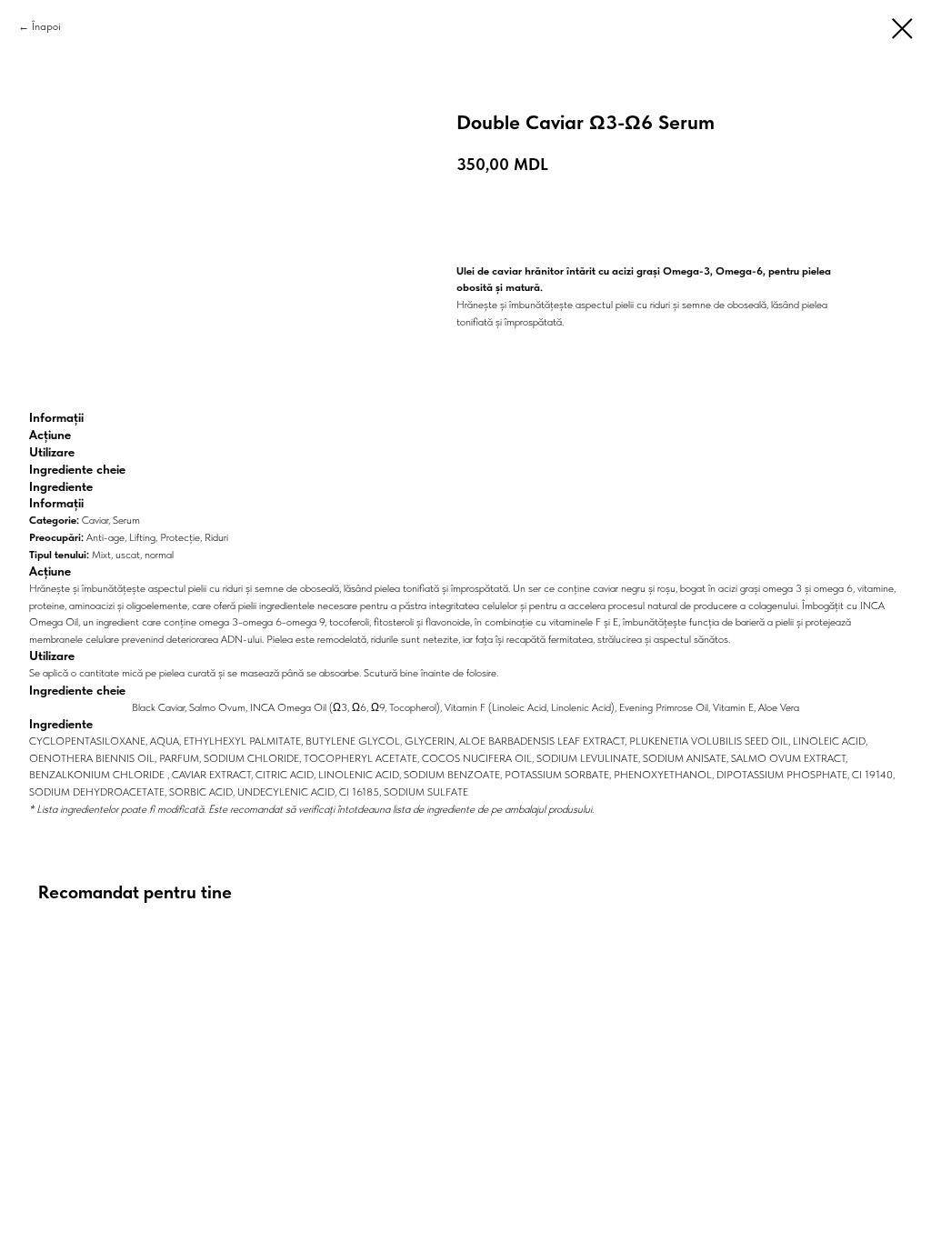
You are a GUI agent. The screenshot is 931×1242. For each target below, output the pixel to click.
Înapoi (46, 26)
